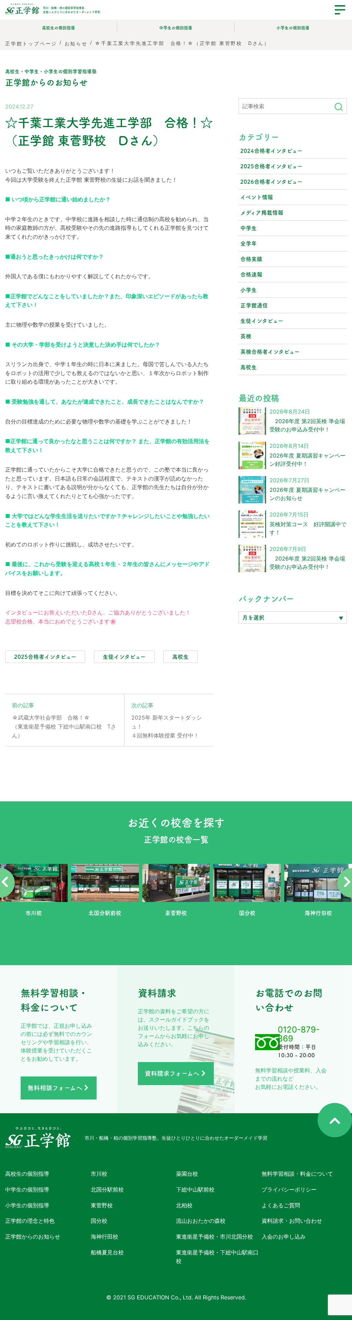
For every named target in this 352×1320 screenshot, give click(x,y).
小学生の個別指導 (292, 28)
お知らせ (76, 43)
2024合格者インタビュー (271, 151)
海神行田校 (104, 1236)
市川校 (99, 1173)
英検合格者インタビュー (270, 351)
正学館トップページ (31, 43)
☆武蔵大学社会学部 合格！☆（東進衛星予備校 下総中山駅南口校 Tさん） (64, 726)
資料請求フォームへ (172, 1073)
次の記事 (142, 705)
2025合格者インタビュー (271, 166)
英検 (245, 336)
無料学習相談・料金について (297, 1173)
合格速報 (251, 274)
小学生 (248, 290)
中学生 (248, 228)
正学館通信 (254, 305)
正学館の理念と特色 (30, 1220)
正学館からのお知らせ (32, 1236)
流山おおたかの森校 (201, 1220)
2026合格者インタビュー (271, 181)
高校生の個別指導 (58, 28)
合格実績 (251, 259)
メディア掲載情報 (261, 212)
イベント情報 (256, 197)
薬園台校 (187, 1173)
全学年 (248, 243)
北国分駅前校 (107, 1189)
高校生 (248, 367)
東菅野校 (102, 1204)
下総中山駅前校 (195, 1189)
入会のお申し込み (284, 1236)
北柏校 (184, 1204)
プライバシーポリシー (289, 1189)
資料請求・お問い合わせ (292, 1220)
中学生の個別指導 (175, 28)
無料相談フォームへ (55, 1088)
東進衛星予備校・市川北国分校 (214, 1236)
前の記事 (23, 705)
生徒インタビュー (261, 321)
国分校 (99, 1220)
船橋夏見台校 (107, 1252)
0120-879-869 (299, 1034)
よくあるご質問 (281, 1204)
